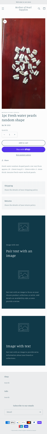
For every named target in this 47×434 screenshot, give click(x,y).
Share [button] (6, 160)
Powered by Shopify (31, 430)
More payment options (23, 155)
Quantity (5, 130)
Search (7, 383)
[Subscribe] (40, 412)
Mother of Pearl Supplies (20, 430)
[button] (2, 8)
